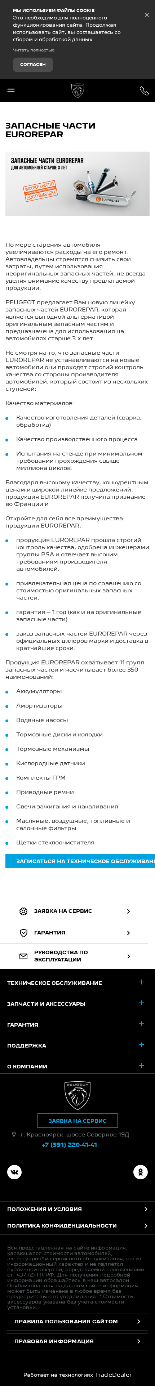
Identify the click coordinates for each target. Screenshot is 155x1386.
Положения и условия (44, 1209)
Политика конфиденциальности (62, 1226)
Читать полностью (33, 50)
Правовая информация (54, 1342)
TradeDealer (113, 1375)
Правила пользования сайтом (66, 1322)
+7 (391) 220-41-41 (144, 90)
